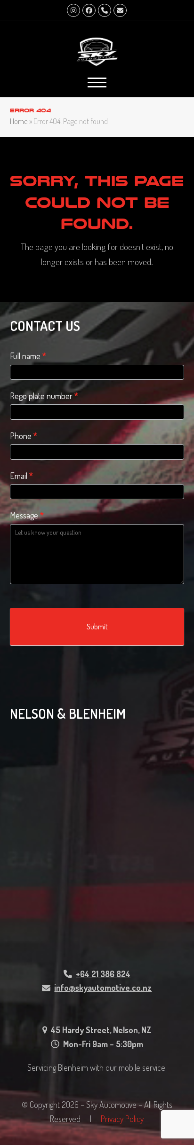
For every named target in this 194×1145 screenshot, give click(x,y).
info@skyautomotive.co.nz (103, 987)
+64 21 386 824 (103, 974)
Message (27, 515)
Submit (97, 626)
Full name (28, 356)
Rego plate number (44, 396)
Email (21, 476)
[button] (97, 82)
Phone (23, 436)
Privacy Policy (122, 1119)
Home (19, 121)
